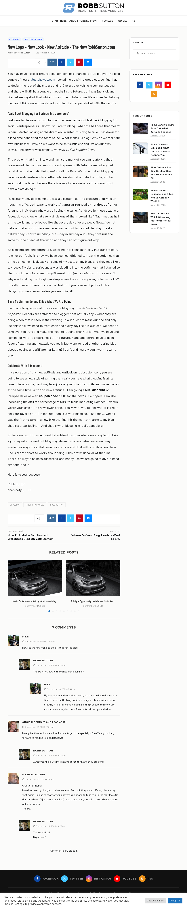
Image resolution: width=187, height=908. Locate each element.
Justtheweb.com (43, 79)
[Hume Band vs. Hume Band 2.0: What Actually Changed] (140, 128)
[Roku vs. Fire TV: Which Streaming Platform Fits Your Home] (140, 217)
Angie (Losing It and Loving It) (44, 722)
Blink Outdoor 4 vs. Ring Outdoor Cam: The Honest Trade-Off (161, 173)
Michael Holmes (33, 774)
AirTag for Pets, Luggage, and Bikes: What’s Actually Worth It (162, 196)
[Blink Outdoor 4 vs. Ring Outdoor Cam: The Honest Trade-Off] (140, 171)
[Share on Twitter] (70, 62)
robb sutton (56, 505)
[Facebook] (140, 85)
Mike (25, 636)
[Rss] (154, 94)
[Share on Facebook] (61, 62)
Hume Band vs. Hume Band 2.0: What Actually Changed (162, 128)
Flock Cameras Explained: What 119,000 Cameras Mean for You (160, 150)
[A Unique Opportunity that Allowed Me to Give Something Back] (93, 578)
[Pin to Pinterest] (79, 62)
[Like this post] (53, 62)
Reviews (107, 21)
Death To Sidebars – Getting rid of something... (35, 601)
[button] (12, 586)
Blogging (15, 505)
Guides (122, 21)
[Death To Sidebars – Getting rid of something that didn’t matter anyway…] (35, 578)
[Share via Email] (88, 62)
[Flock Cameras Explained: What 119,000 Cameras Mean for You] (140, 148)
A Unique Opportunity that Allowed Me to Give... (93, 601)
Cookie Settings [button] (155, 900)
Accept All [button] (175, 900)
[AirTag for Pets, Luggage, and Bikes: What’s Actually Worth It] (140, 194)
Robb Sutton (24, 52)
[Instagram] (159, 85)
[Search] (134, 21)
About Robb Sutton (83, 21)
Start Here (58, 21)
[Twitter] (149, 85)
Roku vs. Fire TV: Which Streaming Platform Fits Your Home (160, 219)
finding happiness (35, 505)
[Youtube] (168, 85)
